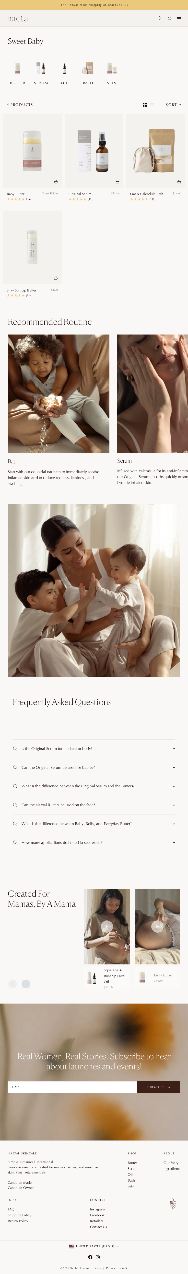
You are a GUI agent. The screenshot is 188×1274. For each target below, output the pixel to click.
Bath (131, 1180)
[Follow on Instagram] (97, 1257)
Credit (124, 1268)
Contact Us (98, 1227)
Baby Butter (15, 194)
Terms (97, 1268)
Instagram (97, 1209)
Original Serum (80, 194)
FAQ (11, 1209)
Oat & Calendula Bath (146, 194)
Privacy (111, 1268)
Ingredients (172, 1168)
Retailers (96, 1221)
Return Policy (18, 1221)
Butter (132, 1163)
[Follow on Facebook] (90, 1257)
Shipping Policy (20, 1215)
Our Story (171, 1163)
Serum (133, 1168)
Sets (130, 1186)
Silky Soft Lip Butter (21, 290)
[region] (132, 939)
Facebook (97, 1215)
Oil (130, 1174)
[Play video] (107, 926)
